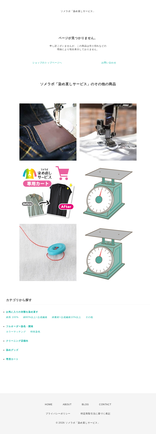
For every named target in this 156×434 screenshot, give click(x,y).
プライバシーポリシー (58, 413)
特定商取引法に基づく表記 (95, 413)
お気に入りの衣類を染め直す (22, 312)
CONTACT (105, 404)
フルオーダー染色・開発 (19, 326)
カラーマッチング (16, 331)
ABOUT (67, 404)
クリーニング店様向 (17, 341)
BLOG (85, 404)
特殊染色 (35, 331)
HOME (49, 404)
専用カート (12, 359)
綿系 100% (12, 317)
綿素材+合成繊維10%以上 (66, 317)
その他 (89, 317)
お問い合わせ (108, 62)
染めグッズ (12, 350)
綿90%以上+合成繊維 (35, 317)
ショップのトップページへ (47, 62)
